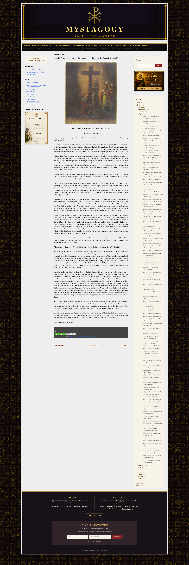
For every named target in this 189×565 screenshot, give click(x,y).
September (143, 114)
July (141, 467)
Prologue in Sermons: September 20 (152, 199)
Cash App (134, 506)
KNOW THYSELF (91, 45)
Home (125, 345)
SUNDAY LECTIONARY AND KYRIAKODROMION (36, 86)
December (142, 107)
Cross (72, 336)
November (142, 109)
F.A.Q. (28, 104)
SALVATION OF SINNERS (107, 49)
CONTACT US (94, 515)
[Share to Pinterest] (75, 334)
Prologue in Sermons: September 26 (152, 135)
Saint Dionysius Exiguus (149, 448)
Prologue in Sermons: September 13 (152, 284)
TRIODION (30, 94)
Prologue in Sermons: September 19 (152, 202)
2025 (139, 105)
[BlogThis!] (69, 334)
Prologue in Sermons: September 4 (152, 399)
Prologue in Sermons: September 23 (152, 177)
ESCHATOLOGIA (62, 49)
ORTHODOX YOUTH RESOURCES (110, 45)
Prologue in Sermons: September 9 (152, 328)
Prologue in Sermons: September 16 (152, 243)
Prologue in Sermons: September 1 (152, 440)
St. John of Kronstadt (91, 336)
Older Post (93, 345)
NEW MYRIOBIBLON (90, 49)
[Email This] (67, 334)
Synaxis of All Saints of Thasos (151, 333)
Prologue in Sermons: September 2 (152, 438)
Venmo (126, 506)
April (141, 474)
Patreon (118, 506)
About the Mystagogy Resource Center (36, 59)
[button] (5, 556)
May (141, 472)
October (142, 112)
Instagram (67, 506)
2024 (139, 483)
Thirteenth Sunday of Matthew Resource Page (35, 73)
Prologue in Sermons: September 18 (152, 209)
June (141, 470)
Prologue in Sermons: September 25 (152, 143)
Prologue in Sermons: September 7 (152, 348)
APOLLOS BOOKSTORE (142, 49)
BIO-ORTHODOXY (48, 49)
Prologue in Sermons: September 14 (152, 272)
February (142, 479)
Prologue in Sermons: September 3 (152, 421)
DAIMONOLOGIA (75, 49)
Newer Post (59, 345)
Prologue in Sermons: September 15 (152, 250)
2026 (139, 103)
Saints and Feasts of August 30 (35, 70)
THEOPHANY (31, 92)
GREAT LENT (30, 97)
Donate (102, 506)
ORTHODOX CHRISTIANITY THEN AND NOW (37, 45)
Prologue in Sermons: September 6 (152, 375)
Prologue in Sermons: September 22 (152, 179)
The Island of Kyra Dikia (149, 331)
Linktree (85, 506)
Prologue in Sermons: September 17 (152, 221)
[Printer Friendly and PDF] (60, 334)
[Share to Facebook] (73, 334)
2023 (139, 485)
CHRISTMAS (30, 89)
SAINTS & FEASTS (32, 82)
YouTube (77, 506)
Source (55, 322)
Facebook (55, 506)
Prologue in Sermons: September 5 (152, 392)
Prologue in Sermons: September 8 (152, 346)
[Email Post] (56, 331)
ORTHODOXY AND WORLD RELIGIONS (135, 45)
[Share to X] (71, 334)
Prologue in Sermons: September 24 (152, 155)
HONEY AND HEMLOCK (61, 45)
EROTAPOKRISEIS (78, 45)
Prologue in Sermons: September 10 (152, 316)
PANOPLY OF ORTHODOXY (31, 49)
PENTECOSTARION (32, 102)
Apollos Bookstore (113, 509)
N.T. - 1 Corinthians (79, 336)
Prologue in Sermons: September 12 (152, 301)
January (142, 481)
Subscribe (110, 506)
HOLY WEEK (30, 99)
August (141, 465)
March (141, 476)
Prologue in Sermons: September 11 (152, 313)
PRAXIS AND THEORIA (125, 49)
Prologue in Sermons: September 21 (152, 192)
